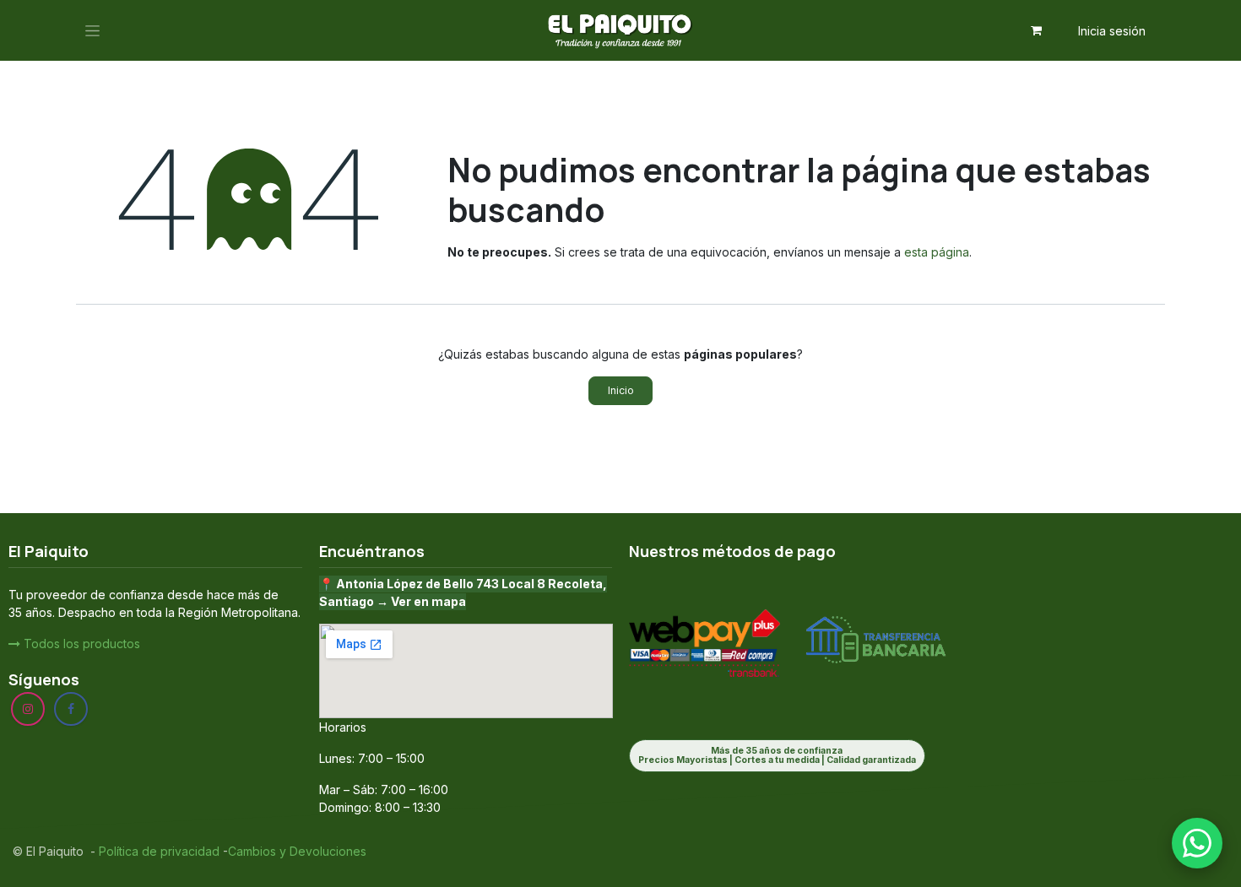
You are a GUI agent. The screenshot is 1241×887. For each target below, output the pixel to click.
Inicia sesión (1112, 31)
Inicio (621, 390)
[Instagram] (28, 709)
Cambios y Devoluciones (297, 851)
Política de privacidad (157, 851)
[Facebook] (71, 709)
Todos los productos (80, 643)
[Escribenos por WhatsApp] (1197, 843)
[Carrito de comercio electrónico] (1037, 30)
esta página (936, 252)
